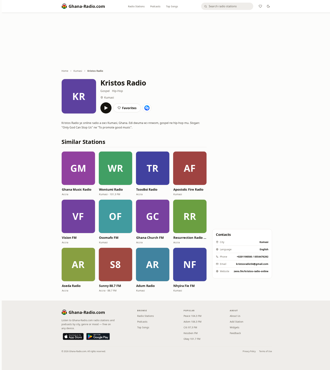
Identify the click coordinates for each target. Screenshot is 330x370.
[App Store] (73, 336)
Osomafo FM (108, 237)
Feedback (235, 333)
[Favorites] (260, 6)
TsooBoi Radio (146, 189)
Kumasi (77, 70)
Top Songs (172, 6)
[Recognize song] (147, 108)
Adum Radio (145, 286)
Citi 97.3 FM (190, 327)
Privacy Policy (249, 351)
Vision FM (69, 237)
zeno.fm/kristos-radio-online (251, 271)
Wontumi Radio (111, 189)
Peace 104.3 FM (192, 316)
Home (64, 70)
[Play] (106, 107)
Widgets (234, 327)
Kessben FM (191, 333)
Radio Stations (136, 6)
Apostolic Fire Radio (188, 189)
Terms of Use (265, 351)
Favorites (129, 108)
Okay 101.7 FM (192, 338)
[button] (78, 168)
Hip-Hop (117, 91)
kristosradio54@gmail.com (252, 264)
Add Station (236, 321)
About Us (235, 316)
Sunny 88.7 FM (110, 286)
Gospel (105, 91)
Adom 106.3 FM (192, 321)
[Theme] (268, 6)
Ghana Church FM (150, 237)
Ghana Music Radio (76, 189)
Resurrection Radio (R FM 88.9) (189, 237)
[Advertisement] (167, 41)
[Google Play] (98, 336)
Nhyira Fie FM (184, 286)
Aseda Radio (71, 286)
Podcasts (155, 6)
